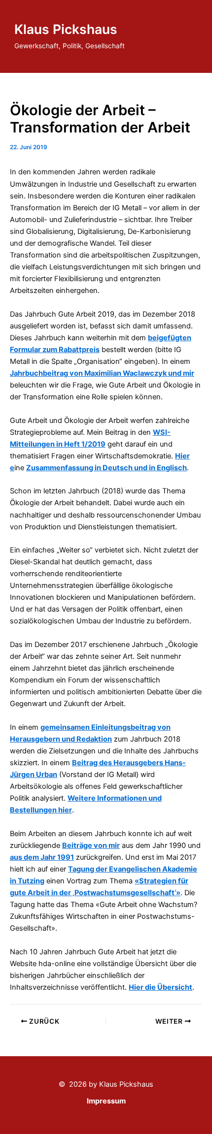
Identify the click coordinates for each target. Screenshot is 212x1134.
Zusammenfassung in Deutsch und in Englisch (106, 467)
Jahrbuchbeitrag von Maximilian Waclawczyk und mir (102, 373)
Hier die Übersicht (160, 987)
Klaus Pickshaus (65, 29)
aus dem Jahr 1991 (42, 857)
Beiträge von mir (91, 845)
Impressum (106, 1101)
